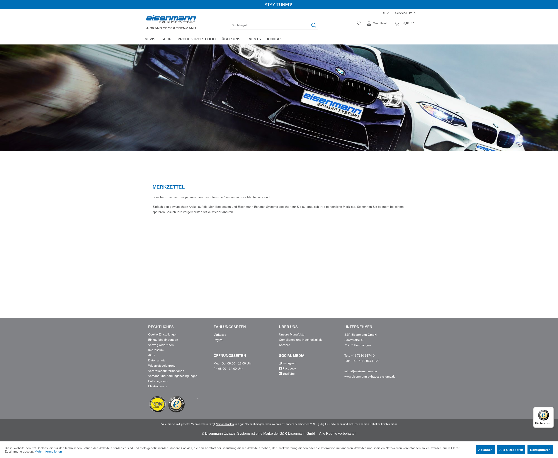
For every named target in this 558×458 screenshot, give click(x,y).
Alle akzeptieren (511, 449)
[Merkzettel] (359, 23)
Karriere (284, 345)
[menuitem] (274, 23)
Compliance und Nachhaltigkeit (300, 339)
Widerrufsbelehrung (161, 365)
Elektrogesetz (157, 386)
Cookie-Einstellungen (162, 334)
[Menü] (551, 409)
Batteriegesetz (158, 381)
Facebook (289, 368)
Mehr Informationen (48, 451)
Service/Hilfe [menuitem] (404, 13)
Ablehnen (485, 449)
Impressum (156, 350)
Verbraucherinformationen (166, 371)
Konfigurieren (540, 449)
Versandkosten (225, 424)
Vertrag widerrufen (161, 345)
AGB (151, 355)
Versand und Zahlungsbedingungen (172, 376)
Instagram (289, 363)
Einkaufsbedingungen (163, 339)
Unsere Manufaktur (292, 334)
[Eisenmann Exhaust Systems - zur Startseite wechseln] (171, 22)
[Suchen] (313, 25)
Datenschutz (156, 360)
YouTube (288, 373)
